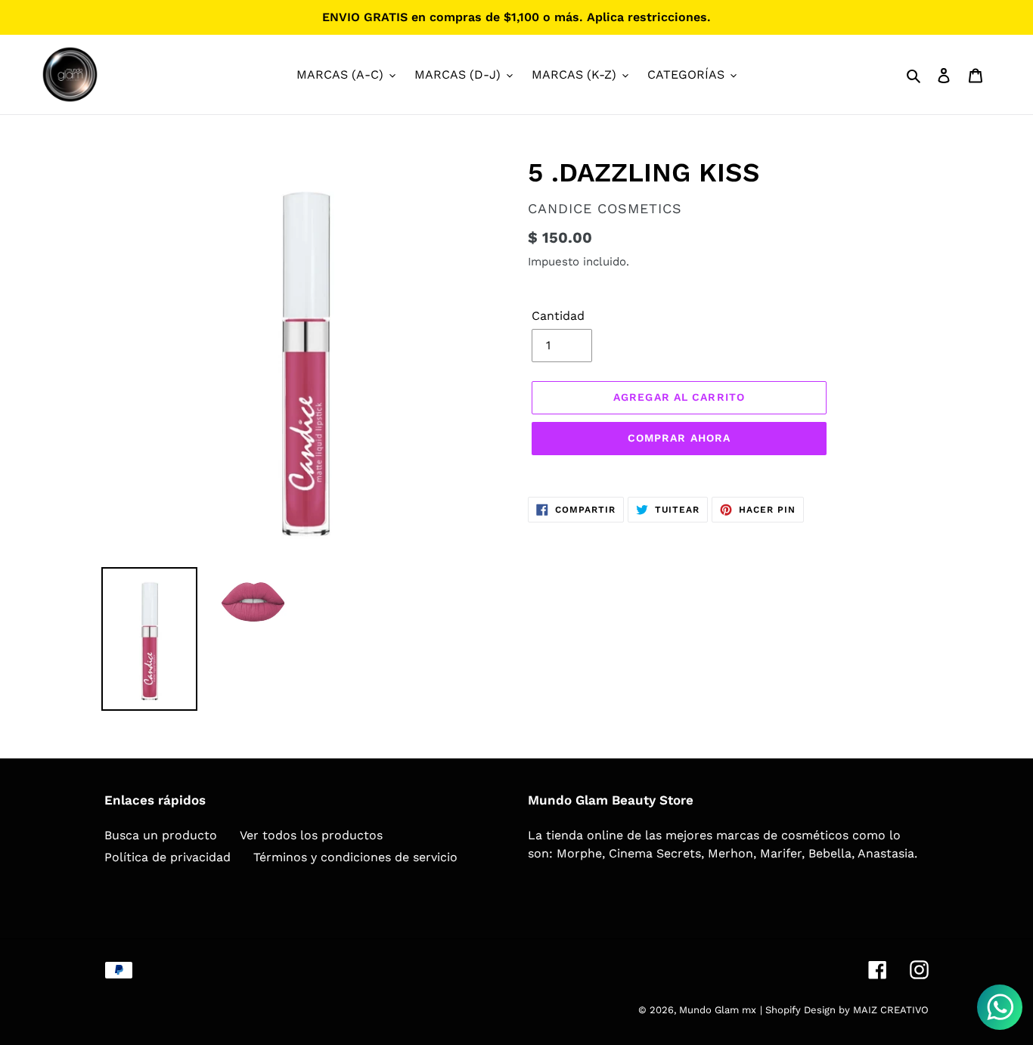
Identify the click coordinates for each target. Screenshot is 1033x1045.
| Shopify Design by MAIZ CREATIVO (844, 1010)
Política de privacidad (167, 857)
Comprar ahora (679, 438)
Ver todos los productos (311, 835)
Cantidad (558, 316)
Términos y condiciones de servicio (355, 857)
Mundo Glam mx (717, 1010)
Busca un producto (160, 835)
